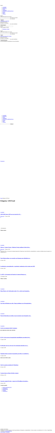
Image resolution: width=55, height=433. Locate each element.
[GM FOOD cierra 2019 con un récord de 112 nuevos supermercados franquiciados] (9, 211)
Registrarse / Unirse (6, 29)
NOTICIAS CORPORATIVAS (8, 119)
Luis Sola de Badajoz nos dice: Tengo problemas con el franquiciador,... (16, 303)
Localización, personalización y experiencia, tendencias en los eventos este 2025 (17, 266)
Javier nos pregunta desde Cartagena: (8, 328)
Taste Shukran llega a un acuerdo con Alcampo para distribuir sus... (15, 258)
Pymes (4, 9)
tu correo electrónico (13, 39)
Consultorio (5, 10)
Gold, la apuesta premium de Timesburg (9, 365)
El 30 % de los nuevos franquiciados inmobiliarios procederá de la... (15, 337)
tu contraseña (12, 18)
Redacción (2, 216)
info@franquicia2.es (8, 431)
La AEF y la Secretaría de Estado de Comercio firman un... (13, 274)
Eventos (4, 120)
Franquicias (4, 8)
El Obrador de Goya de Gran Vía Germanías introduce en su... (14, 345)
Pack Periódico (3, 432)
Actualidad (4, 7)
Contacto (4, 13)
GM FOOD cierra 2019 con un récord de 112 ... (10, 214)
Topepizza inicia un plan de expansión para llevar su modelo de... (14, 353)
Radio (4, 121)
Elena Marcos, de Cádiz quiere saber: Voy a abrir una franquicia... (15, 291)
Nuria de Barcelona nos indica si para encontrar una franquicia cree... (15, 315)
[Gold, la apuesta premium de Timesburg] (3, 362)
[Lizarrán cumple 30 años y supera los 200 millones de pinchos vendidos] (3, 379)
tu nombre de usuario (14, 17)
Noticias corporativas (7, 387)
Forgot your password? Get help (5, 36)
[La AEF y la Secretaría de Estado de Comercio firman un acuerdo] (3, 272)
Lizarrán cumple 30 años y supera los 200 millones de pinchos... (14, 381)
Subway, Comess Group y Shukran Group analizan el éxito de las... (15, 247)
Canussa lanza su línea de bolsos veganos (9, 373)
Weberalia (8, 432)
